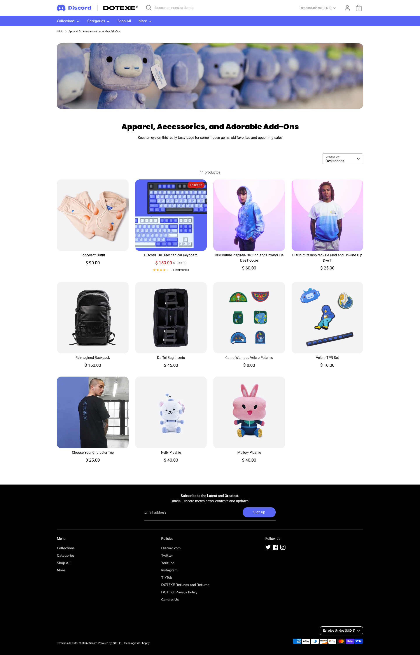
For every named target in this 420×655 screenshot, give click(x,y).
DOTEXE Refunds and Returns (185, 584)
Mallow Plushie (249, 452)
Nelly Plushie (171, 452)
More (143, 21)
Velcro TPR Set (327, 358)
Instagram (169, 570)
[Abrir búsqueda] (148, 7)
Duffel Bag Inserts (171, 358)
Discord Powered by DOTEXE (105, 643)
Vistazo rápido (93, 243)
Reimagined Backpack (92, 358)
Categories (96, 21)
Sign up (259, 512)
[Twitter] (268, 547)
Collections (66, 21)
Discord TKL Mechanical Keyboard (171, 255)
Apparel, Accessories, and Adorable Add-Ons (94, 31)
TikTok (166, 577)
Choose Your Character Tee (93, 452)
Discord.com (171, 548)
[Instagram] (282, 547)
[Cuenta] (347, 7)
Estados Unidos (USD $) (315, 8)
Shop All (124, 21)
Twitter (167, 555)
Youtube (167, 563)
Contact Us (170, 599)
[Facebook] (275, 547)
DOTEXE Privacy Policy (179, 592)
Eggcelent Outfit (92, 255)
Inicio (60, 31)
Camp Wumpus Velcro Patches (249, 358)
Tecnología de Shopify (137, 643)
